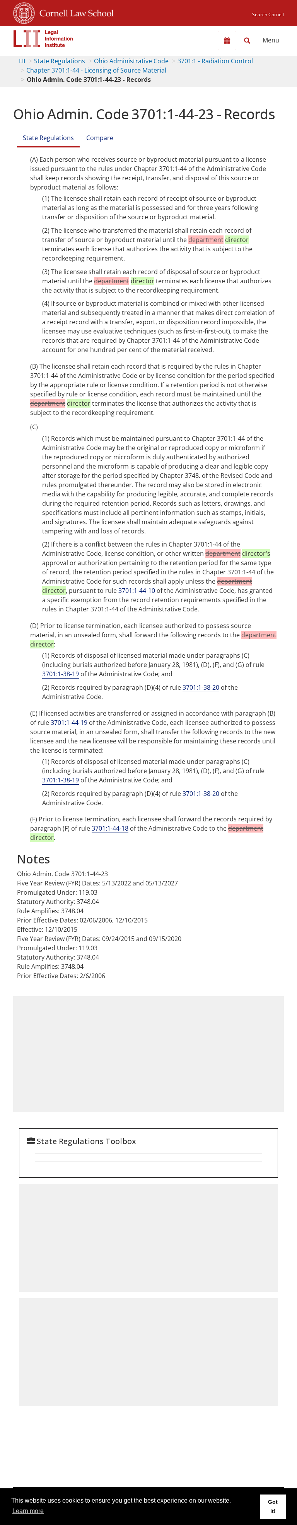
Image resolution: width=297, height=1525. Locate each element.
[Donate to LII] (227, 40)
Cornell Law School (74, 12)
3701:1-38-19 (60, 674)
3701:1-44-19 (69, 722)
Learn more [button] (28, 1511)
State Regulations (59, 61)
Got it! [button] (273, 1506)
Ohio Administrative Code (131, 61)
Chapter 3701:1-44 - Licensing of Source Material (96, 70)
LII (22, 61)
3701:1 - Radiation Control (215, 61)
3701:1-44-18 (110, 828)
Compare (99, 138)
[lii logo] (43, 38)
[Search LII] (247, 40)
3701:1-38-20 (201, 687)
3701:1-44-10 (136, 590)
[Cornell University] (24, 12)
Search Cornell (268, 14)
